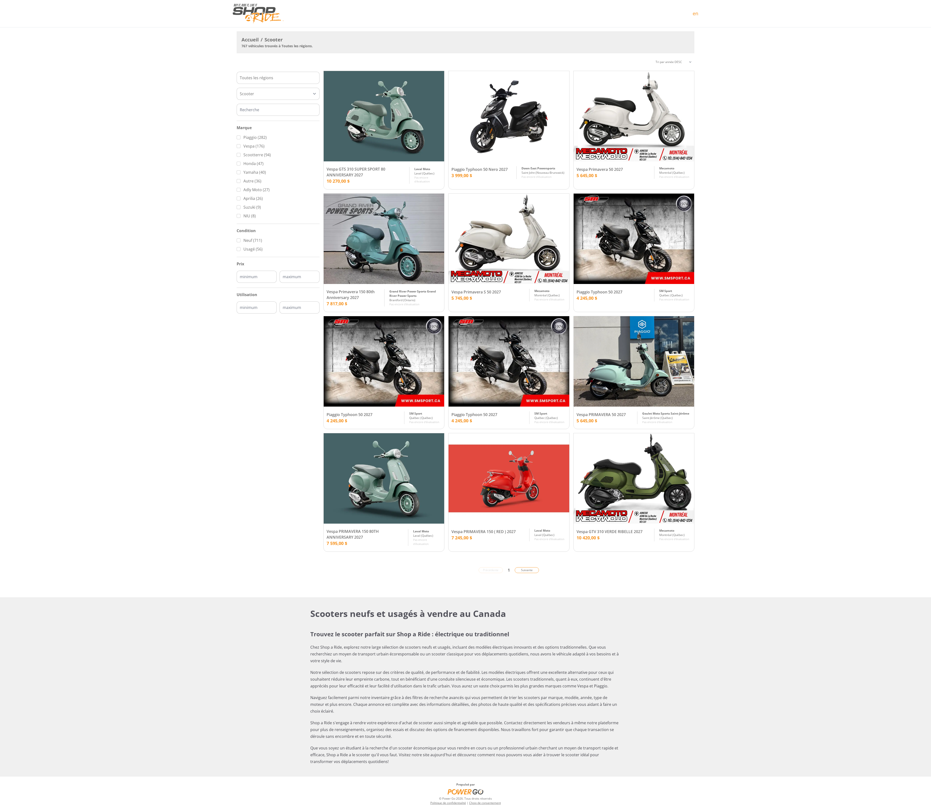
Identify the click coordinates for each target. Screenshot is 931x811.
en (695, 13)
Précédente (490, 570)
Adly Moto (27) (256, 189)
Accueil (250, 39)
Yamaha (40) (254, 172)
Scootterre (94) (257, 154)
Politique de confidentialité (448, 803)
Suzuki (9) (252, 207)
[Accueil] (258, 13)
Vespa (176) (254, 146)
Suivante (527, 570)
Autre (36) (252, 181)
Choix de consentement (485, 803)
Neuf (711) (252, 240)
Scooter (274, 39)
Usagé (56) (253, 249)
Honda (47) (253, 163)
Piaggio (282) (255, 137)
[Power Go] (465, 791)
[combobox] (278, 78)
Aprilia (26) (253, 198)
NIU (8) (249, 216)
